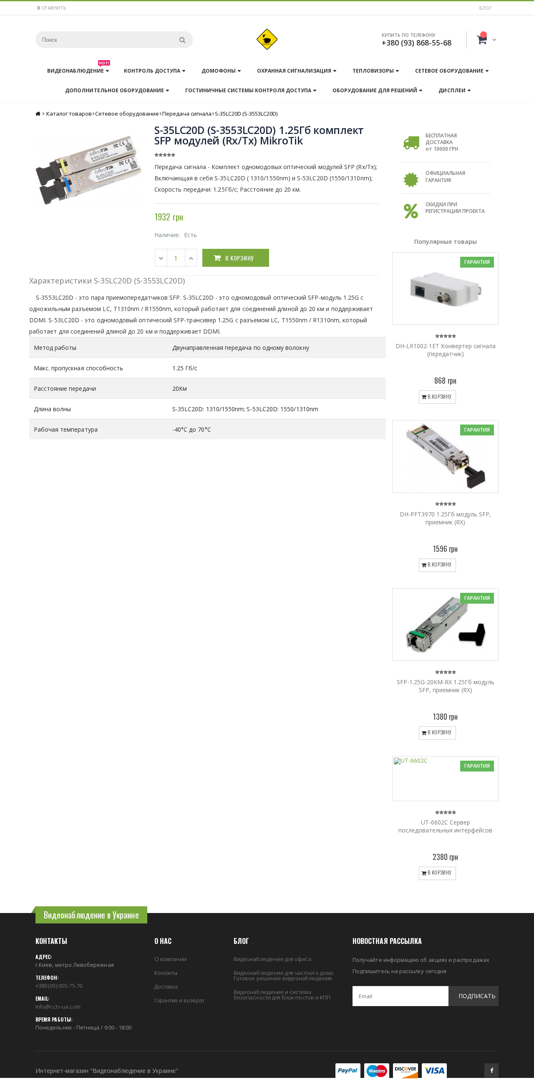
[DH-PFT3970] (445, 456)
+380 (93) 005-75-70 (58, 985)
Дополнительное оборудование (114, 90)
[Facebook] (491, 1070)
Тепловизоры (373, 70)
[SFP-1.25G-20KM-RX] (445, 624)
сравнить (53, 8)
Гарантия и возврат (179, 1000)
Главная (38, 113)
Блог (485, 8)
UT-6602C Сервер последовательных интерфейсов (445, 826)
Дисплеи (451, 90)
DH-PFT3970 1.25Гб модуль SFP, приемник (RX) (445, 518)
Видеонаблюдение (78, 68)
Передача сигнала (187, 113)
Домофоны (219, 70)
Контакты (166, 972)
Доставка (166, 986)
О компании (170, 959)
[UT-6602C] (445, 778)
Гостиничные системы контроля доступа (248, 90)
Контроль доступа (152, 70)
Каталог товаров (69, 113)
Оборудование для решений (374, 90)
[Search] (182, 39)
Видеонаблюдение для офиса (272, 959)
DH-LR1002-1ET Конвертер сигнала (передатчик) (445, 350)
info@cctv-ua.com (58, 1006)
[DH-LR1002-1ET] (445, 288)
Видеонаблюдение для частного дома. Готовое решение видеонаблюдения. (284, 975)
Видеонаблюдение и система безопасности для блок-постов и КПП (282, 994)
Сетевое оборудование (449, 70)
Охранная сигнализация (294, 70)
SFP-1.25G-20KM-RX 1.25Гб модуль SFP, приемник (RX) (445, 686)
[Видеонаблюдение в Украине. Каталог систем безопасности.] (267, 39)
